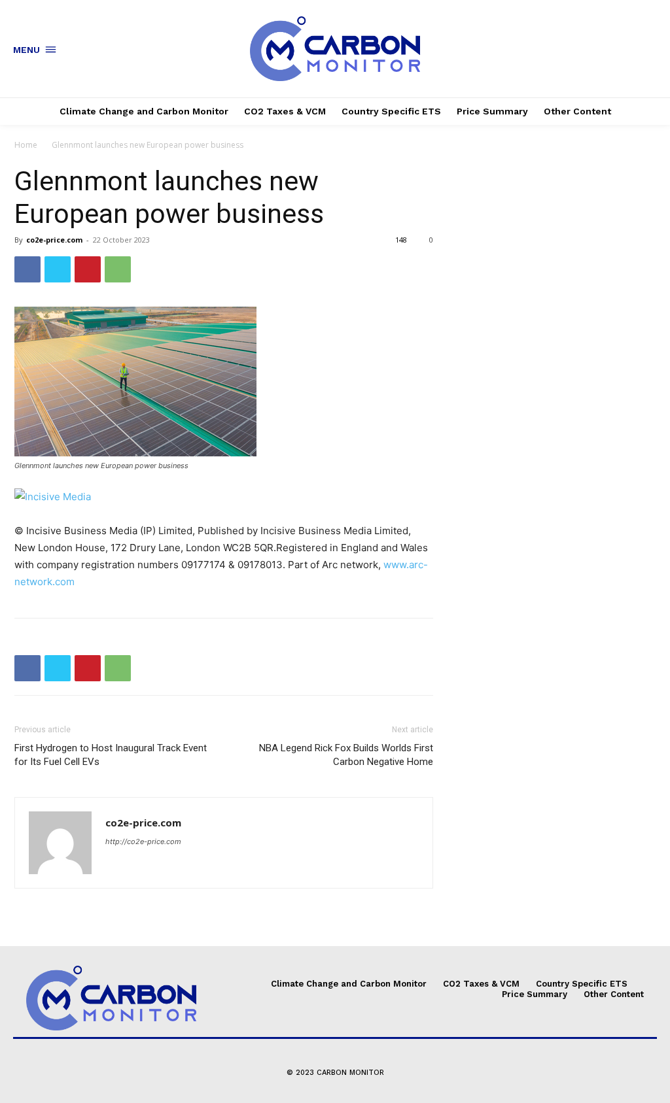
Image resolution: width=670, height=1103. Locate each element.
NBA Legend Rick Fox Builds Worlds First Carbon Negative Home (346, 755)
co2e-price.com (54, 240)
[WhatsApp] (118, 269)
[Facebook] (27, 269)
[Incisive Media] (223, 496)
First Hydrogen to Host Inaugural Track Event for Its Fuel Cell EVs (110, 755)
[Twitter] (57, 269)
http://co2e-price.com (143, 841)
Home (25, 144)
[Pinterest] (88, 269)
